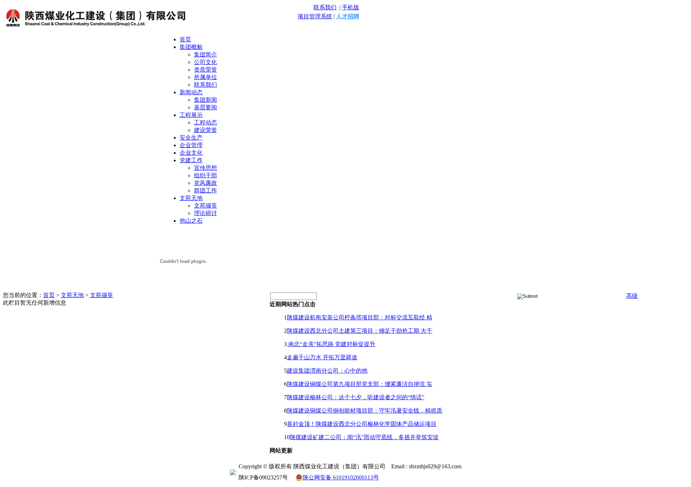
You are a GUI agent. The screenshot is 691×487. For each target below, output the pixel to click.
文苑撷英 (205, 205)
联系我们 (325, 7)
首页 (185, 39)
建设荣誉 (205, 130)
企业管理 (191, 145)
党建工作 (191, 160)
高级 (632, 296)
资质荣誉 (205, 70)
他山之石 (191, 221)
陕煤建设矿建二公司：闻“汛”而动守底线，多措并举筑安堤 (364, 437)
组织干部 (205, 175)
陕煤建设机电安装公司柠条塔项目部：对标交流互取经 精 (359, 317)
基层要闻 (205, 107)
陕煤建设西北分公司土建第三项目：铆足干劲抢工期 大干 (359, 331)
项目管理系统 (315, 16)
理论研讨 (205, 213)
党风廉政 (205, 183)
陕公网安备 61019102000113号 (341, 477)
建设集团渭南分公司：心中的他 (327, 371)
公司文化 (205, 62)
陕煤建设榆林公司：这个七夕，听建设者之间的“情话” (355, 397)
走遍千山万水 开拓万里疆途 (322, 357)
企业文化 (191, 153)
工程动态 (205, 122)
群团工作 (205, 190)
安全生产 (191, 138)
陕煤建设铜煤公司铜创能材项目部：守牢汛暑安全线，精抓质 (364, 411)
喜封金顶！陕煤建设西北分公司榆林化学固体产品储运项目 (362, 424)
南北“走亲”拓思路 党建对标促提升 (331, 344)
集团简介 (205, 54)
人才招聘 (347, 16)
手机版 (350, 7)
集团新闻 (205, 100)
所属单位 (205, 77)
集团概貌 (191, 47)
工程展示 (191, 115)
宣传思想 (205, 168)
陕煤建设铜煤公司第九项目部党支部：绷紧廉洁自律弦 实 (359, 384)
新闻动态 (191, 92)
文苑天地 (191, 198)
